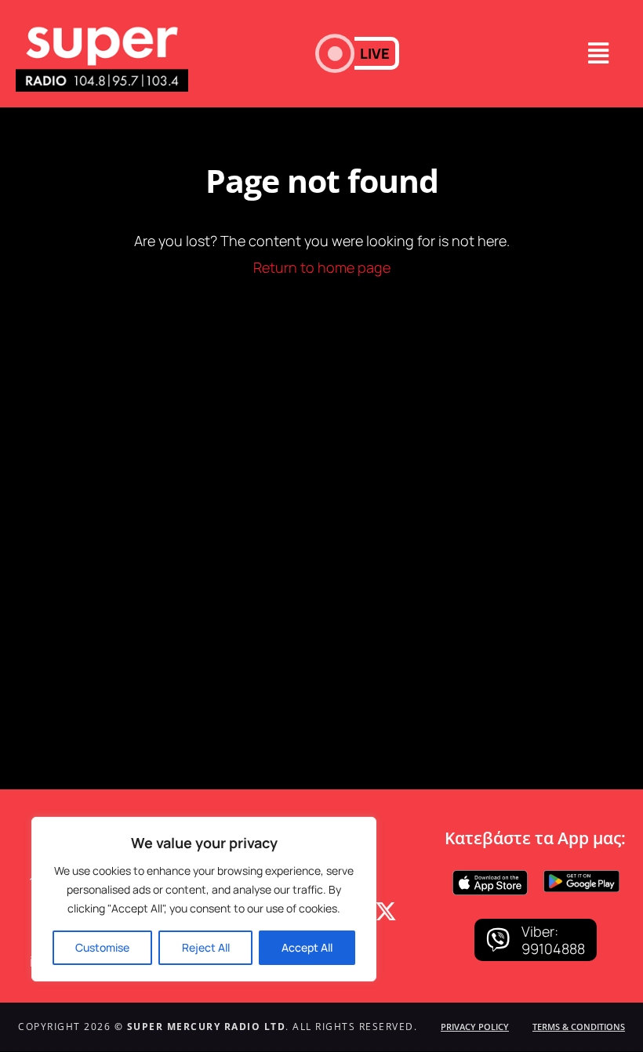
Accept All (307, 947)
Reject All (206, 947)
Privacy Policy (475, 1026)
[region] (203, 899)
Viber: (539, 931)
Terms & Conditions (578, 1026)
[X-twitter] (386, 912)
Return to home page (322, 267)
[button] (357, 53)
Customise (102, 947)
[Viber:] (498, 940)
